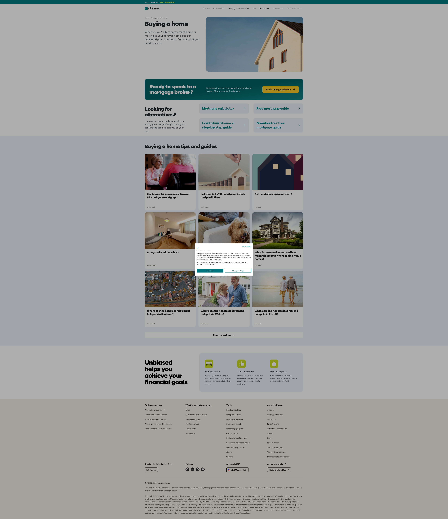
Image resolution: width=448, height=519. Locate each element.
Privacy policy (246, 246)
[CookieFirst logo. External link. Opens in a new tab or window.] (197, 248)
